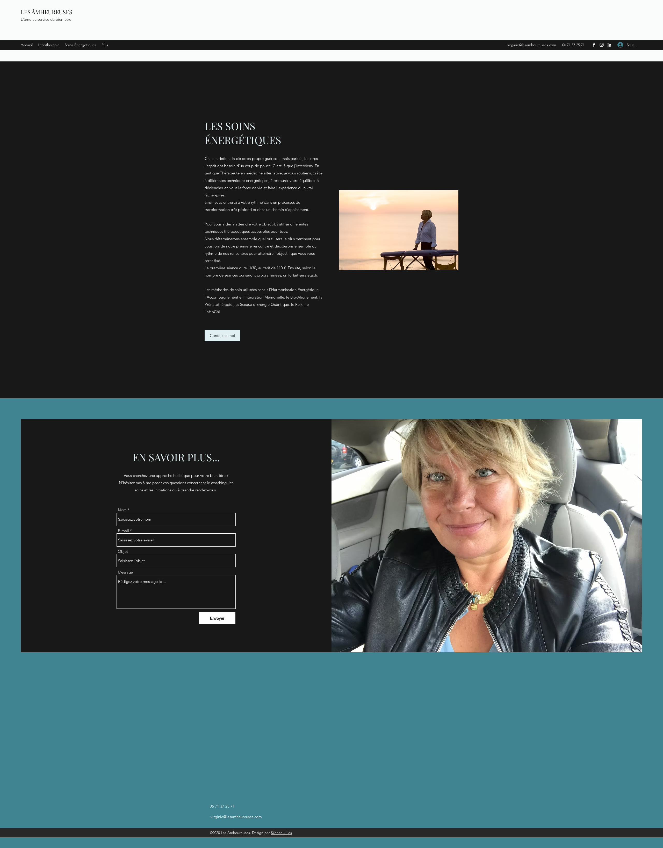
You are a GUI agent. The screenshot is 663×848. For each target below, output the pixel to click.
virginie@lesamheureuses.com (531, 45)
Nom (122, 510)
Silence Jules (281, 832)
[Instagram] (601, 44)
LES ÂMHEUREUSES (46, 12)
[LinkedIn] (609, 44)
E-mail (123, 531)
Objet (123, 551)
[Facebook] (593, 44)
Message (125, 572)
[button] (222, 335)
